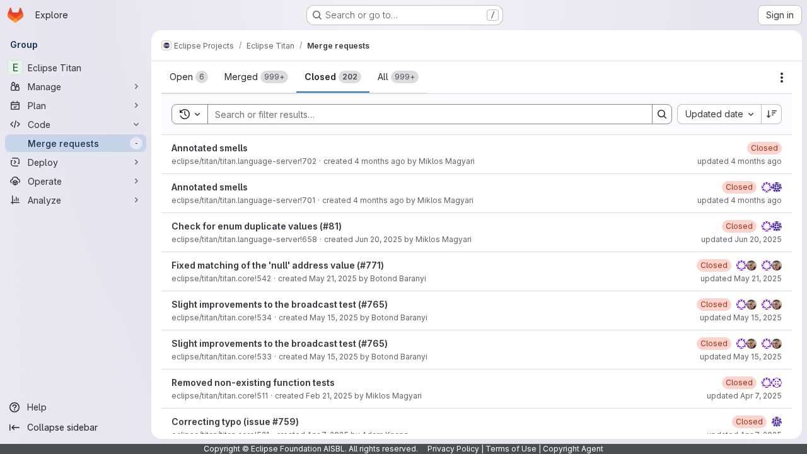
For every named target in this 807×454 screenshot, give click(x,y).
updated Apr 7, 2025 (744, 395)
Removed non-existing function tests (253, 382)
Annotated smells (209, 148)
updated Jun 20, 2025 (741, 239)
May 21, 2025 (333, 278)
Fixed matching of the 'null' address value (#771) (277, 265)
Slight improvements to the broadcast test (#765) (279, 304)
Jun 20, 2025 (378, 239)
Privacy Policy (453, 448)
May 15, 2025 (334, 317)
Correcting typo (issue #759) (235, 421)
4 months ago (379, 161)
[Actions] (782, 77)
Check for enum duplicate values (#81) (256, 226)
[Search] (662, 114)
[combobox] (719, 114)
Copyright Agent (573, 448)
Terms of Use (511, 448)
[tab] (188, 77)
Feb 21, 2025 (329, 395)
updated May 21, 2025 (741, 278)
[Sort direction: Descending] (772, 114)
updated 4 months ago (739, 161)
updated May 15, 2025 (741, 317)
